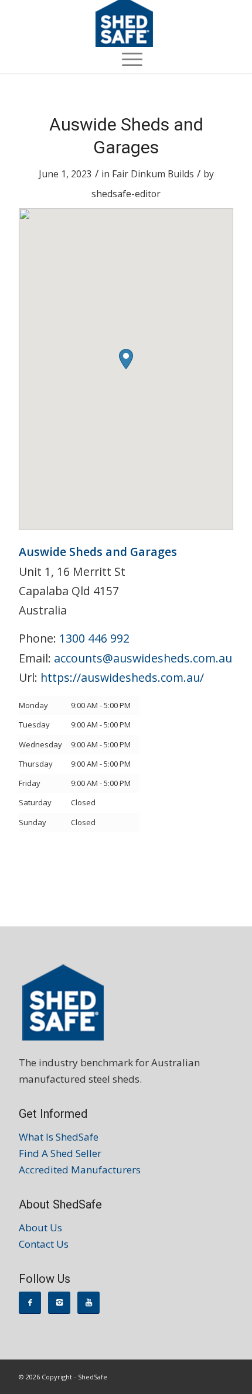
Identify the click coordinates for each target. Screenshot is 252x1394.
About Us (40, 1227)
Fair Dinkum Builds (153, 173)
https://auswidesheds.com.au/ (122, 677)
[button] (126, 359)
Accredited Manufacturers (80, 1169)
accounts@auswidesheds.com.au (143, 658)
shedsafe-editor (126, 193)
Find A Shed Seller (60, 1153)
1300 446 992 (94, 638)
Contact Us (44, 1244)
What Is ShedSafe (58, 1137)
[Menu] (126, 58)
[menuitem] (126, 58)
